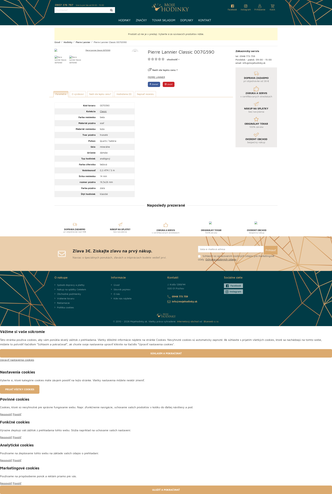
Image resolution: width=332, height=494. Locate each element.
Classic (103, 111)
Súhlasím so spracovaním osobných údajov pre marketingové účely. (236, 258)
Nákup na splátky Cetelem (71, 289)
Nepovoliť (6, 414)
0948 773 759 (247, 56)
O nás (117, 293)
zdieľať (154, 84)
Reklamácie (63, 302)
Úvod (116, 284)
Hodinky (124, 20)
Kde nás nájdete (123, 298)
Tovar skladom (163, 20)
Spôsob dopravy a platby (71, 284)
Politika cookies (65, 307)
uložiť (170, 84)
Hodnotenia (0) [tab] (124, 94)
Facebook (235, 285)
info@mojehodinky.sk (254, 63)
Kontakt (204, 20)
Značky (141, 20)
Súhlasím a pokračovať (166, 353)
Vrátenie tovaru (65, 298)
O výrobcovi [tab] (78, 94)
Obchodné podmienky (69, 293)
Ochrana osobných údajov (220, 259)
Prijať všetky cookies (19, 389)
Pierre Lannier (156, 77)
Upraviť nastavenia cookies (17, 359)
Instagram (235, 291)
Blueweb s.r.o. (211, 321)
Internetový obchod (188, 321)
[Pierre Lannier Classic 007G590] (96, 50)
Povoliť (17, 414)
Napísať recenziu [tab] (145, 94)
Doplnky (186, 20)
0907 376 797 (64, 4)
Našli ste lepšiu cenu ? (165, 69)
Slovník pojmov (122, 289)
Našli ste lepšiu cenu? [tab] (100, 94)
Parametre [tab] (61, 94)
